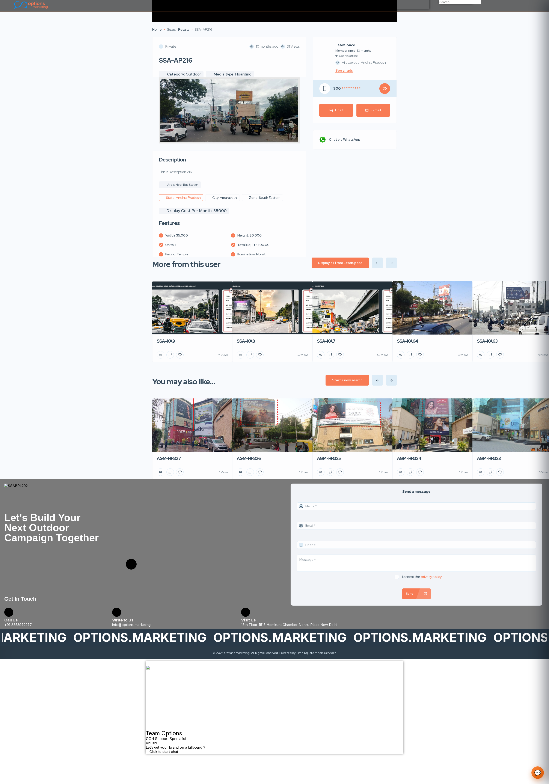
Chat (339, 110)
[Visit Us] (245, 612)
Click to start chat (163, 751)
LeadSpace (345, 45)
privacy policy (431, 576)
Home (157, 29)
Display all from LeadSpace (340, 263)
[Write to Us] (116, 612)
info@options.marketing (131, 625)
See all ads (344, 70)
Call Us (11, 620)
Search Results (178, 29)
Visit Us (248, 620)
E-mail (376, 110)
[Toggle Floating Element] (148, 756)
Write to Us (122, 620)
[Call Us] (8, 612)
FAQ (193, 6)
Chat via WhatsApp (344, 139)
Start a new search (347, 380)
